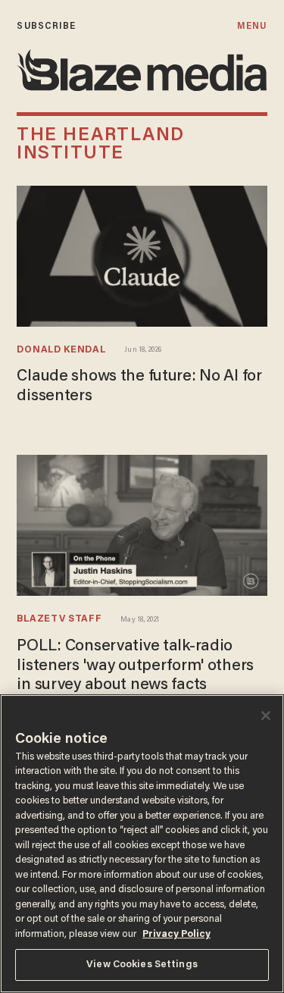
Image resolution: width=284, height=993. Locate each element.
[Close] (265, 715)
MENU (252, 26)
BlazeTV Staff (59, 619)
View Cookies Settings (142, 965)
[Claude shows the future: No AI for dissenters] (142, 254)
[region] (142, 843)
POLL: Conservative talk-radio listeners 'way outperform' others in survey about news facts (135, 666)
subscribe (46, 26)
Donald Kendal (61, 350)
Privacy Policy (176, 934)
